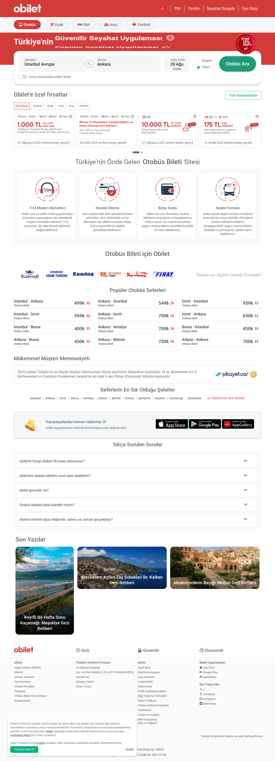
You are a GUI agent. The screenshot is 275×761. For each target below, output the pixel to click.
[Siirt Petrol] (137, 277)
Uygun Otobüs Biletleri (27, 667)
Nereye (102, 60)
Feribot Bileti (145, 681)
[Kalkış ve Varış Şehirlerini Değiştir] (89, 64)
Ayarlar (130, 749)
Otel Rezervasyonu (149, 672)
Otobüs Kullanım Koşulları (153, 705)
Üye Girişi (250, 8)
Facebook (208, 694)
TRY (177, 8)
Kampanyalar (22, 700)
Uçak (58, 24)
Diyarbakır (194, 398)
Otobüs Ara (237, 64)
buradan (41, 742)
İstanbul (35, 398)
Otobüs (29, 24)
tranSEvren (82, 677)
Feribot (143, 24)
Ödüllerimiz (144, 710)
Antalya (88, 398)
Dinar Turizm (83, 686)
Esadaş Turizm (85, 681)
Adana (102, 398)
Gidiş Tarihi (177, 60)
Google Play (209, 672)
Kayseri (160, 398)
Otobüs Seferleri (24, 677)
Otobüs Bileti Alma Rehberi (30, 695)
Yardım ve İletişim (148, 714)
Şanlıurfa (144, 398)
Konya (129, 398)
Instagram (208, 698)
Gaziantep (176, 398)
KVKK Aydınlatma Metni (152, 691)
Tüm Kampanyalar (243, 95)
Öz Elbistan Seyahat (88, 667)
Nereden (30, 60)
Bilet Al (18, 672)
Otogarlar (20, 691)
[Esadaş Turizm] (83, 277)
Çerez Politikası (147, 700)
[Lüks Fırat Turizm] (164, 277)
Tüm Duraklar (22, 681)
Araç (112, 24)
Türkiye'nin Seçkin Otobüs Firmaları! (228, 274)
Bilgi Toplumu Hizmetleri (152, 695)
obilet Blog (209, 703)
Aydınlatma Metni (20, 735)
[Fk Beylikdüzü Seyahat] (110, 277)
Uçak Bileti (144, 667)
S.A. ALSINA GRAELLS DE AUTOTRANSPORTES (105, 672)
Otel (86, 24)
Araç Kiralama (146, 677)
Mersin (116, 398)
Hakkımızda (145, 686)
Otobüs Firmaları (24, 686)
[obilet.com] (38, 12)
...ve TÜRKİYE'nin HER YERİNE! (225, 398)
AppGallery (209, 677)
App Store (208, 667)
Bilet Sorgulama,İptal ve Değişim (147, 721)
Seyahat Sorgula (221, 8)
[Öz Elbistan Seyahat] (30, 277)
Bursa (75, 398)
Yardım (194, 8)
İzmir (63, 398)
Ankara (50, 398)
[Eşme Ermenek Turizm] (56, 277)
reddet (49, 731)
